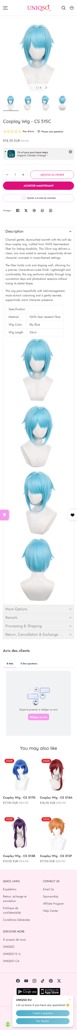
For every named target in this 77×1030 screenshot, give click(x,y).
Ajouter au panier (52, 175)
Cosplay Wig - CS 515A (56, 797)
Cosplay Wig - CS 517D (19, 797)
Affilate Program (53, 903)
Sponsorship (50, 896)
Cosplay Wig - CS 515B (19, 856)
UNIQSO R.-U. (12, 954)
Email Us (48, 889)
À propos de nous (14, 939)
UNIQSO (8, 947)
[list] (38, 58)
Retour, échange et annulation (15, 898)
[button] (38, 231)
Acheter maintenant (39, 186)
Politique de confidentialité (12, 910)
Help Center (50, 911)
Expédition (9, 889)
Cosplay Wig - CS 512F (56, 856)
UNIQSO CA (11, 961)
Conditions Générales (16, 920)
